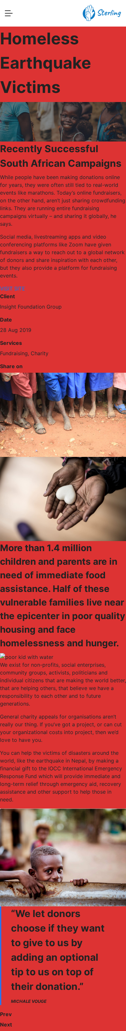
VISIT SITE (12, 288)
